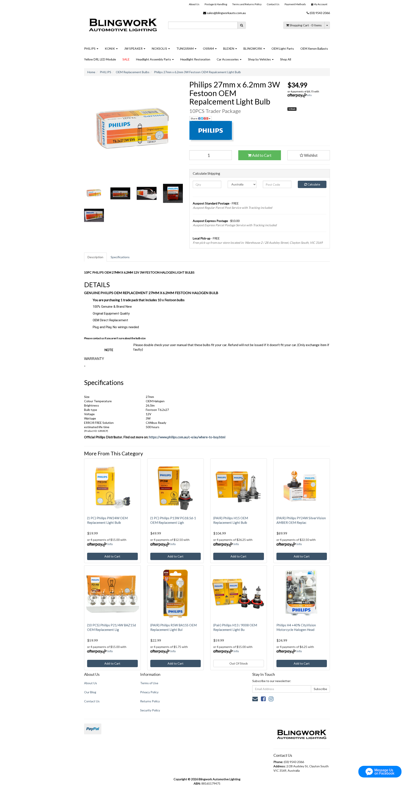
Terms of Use (149, 683)
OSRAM (209, 48)
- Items (306, 25)
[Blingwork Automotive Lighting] (123, 24)
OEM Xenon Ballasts (314, 48)
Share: (194, 118)
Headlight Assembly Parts (154, 59)
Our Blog (90, 692)
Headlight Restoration (195, 59)
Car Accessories (228, 59)
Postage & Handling (216, 4)
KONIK (110, 48)
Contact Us (273, 4)
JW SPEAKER (133, 48)
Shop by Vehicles (259, 59)
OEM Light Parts (282, 48)
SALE (126, 59)
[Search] (241, 25)
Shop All (285, 59)
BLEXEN (229, 48)
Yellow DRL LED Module (100, 59)
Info (309, 95)
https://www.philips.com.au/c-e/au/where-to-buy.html (187, 437)
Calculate (313, 184)
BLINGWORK (253, 48)
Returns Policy (150, 701)
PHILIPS (90, 48)
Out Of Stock (238, 663)
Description (95, 257)
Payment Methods (295, 4)
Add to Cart (261, 155)
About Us (194, 4)
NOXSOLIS (160, 48)
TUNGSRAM (185, 48)
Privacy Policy (149, 692)
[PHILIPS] (259, 131)
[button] (308, 155)
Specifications (120, 257)
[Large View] (94, 193)
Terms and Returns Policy (247, 4)
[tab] (95, 257)
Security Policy (150, 710)
